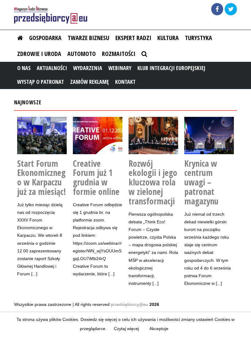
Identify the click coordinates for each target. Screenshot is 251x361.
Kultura (168, 38)
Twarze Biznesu (88, 38)
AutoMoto (81, 54)
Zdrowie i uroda (39, 54)
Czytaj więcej (126, 328)
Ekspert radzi (133, 38)
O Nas (24, 68)
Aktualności (52, 68)
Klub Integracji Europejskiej (171, 68)
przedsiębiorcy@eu (129, 304)
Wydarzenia (87, 68)
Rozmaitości (118, 54)
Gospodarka (45, 38)
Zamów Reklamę (89, 81)
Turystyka (198, 38)
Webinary (119, 68)
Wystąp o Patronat (40, 81)
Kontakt (125, 81)
